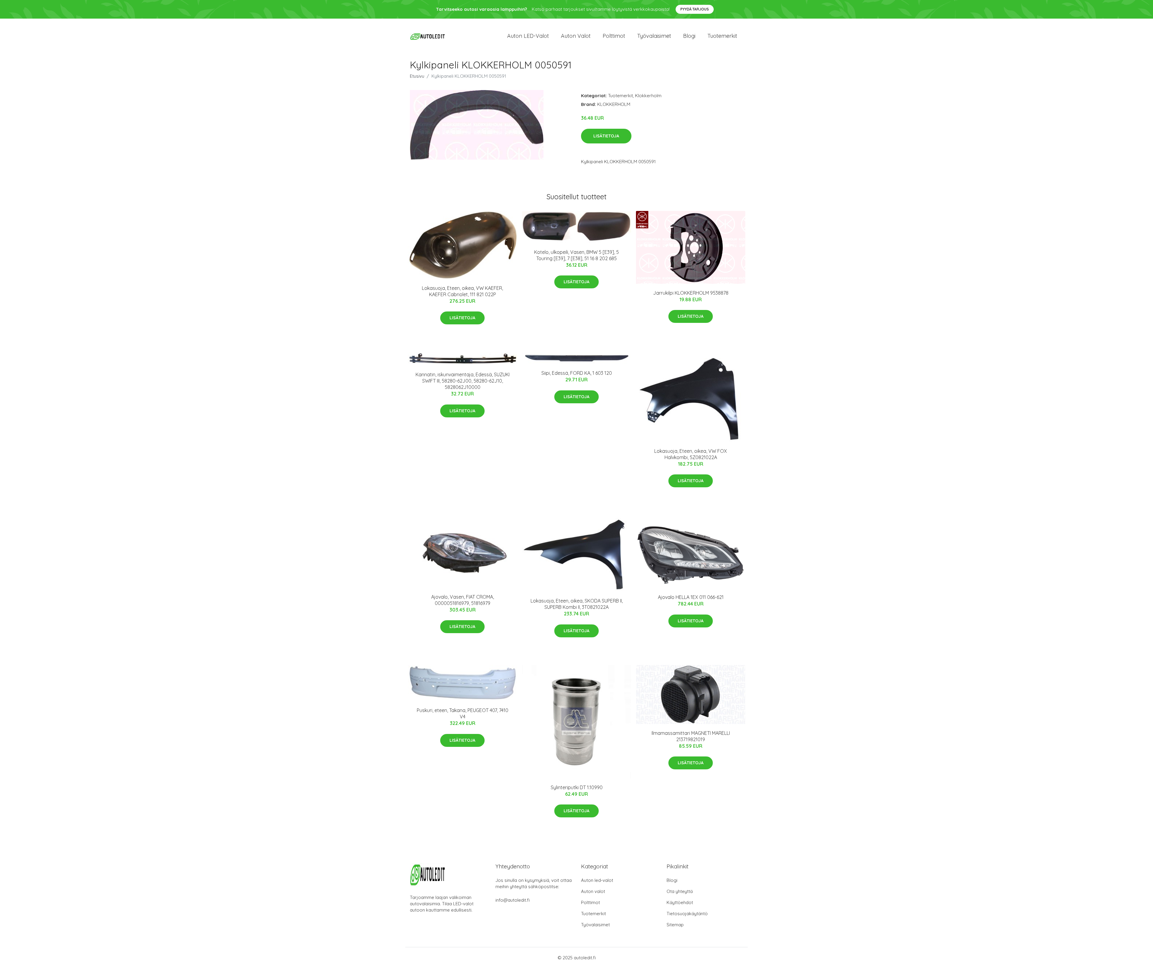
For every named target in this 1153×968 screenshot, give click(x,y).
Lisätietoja (606, 136)
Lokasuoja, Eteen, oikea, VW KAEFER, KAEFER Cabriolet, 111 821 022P (462, 291)
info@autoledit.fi (512, 900)
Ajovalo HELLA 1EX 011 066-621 (691, 597)
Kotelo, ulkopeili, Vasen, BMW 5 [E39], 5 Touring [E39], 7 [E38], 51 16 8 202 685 (576, 255)
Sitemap (675, 924)
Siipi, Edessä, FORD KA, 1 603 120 (576, 373)
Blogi (689, 35)
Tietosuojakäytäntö (687, 913)
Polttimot (614, 35)
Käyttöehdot (680, 902)
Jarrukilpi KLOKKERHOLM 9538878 (690, 293)
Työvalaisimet (654, 35)
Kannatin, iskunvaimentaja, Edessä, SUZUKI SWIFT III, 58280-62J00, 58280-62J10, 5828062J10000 (463, 380)
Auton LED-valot (528, 35)
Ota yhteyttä (680, 891)
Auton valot (576, 35)
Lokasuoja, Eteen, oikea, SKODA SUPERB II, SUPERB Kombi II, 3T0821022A (577, 604)
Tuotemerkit (722, 35)
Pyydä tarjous (694, 9)
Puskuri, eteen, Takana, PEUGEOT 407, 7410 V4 (462, 713)
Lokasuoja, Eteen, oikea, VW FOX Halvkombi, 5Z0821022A (690, 454)
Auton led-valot (597, 880)
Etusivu (417, 76)
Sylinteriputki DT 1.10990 (577, 787)
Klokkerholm (648, 95)
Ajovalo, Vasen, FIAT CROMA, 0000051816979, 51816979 (462, 600)
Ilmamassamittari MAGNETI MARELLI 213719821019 (691, 736)
